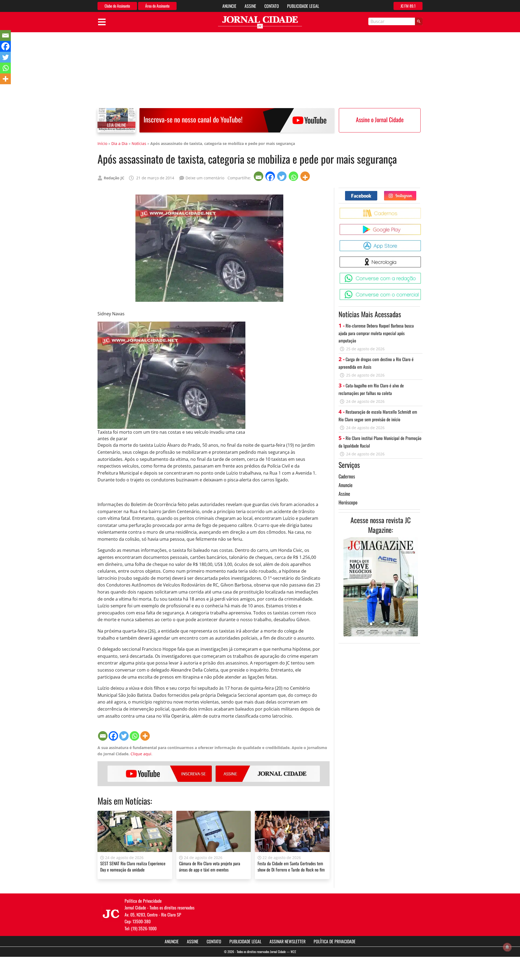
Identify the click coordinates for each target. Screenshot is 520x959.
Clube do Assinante (117, 6)
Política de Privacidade (335, 941)
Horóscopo (348, 502)
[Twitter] (282, 176)
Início (102, 143)
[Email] (259, 176)
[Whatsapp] (294, 176)
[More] (305, 176)
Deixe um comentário (205, 177)
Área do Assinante (157, 6)
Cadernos (347, 476)
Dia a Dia (119, 143)
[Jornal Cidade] (260, 22)
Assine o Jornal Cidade (380, 119)
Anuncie (229, 6)
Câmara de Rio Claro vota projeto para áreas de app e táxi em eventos (209, 866)
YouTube (160, 774)
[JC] (111, 913)
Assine (250, 6)
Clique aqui (141, 753)
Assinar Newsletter (287, 941)
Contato (271, 6)
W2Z (293, 951)
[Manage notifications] (507, 947)
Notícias (139, 143)
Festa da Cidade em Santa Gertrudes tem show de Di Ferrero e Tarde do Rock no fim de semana (291, 869)
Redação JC (114, 177)
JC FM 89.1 (408, 6)
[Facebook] (270, 176)
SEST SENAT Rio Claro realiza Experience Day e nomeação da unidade (132, 866)
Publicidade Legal (303, 6)
